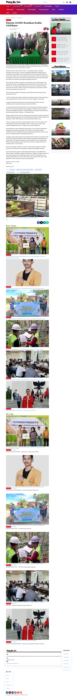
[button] (63, 2)
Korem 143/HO (10, 172)
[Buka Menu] (70, 2)
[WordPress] (15, 692)
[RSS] (21, 692)
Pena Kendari (66, 657)
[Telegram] (44, 222)
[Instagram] (18, 692)
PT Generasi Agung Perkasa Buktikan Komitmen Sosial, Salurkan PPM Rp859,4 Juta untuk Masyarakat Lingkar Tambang (25, 257)
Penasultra (11, 28)
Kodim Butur (38, 169)
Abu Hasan (12, 169)
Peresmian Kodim (25, 172)
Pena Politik (66, 660)
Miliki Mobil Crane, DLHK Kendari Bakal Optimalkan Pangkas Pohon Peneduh (63, 59)
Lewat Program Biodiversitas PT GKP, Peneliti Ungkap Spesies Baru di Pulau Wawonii (24, 349)
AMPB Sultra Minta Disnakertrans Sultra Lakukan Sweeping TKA (63, 45)
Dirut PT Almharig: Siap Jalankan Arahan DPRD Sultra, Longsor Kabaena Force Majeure (25, 379)
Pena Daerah (8, 286)
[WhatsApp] (47, 222)
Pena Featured (66, 667)
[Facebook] (38, 222)
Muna (7, 678)
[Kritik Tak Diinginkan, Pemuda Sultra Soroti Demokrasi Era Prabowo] (27, 394)
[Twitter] (41, 222)
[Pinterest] (12, 692)
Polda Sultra (8, 685)
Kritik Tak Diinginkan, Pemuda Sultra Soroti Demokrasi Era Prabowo (21, 410)
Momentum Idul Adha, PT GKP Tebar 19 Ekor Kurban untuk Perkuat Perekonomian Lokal (25, 318)
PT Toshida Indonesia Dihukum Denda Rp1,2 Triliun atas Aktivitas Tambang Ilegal (62, 38)
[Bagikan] (47, 29)
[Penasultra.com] (13, 2)
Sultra (7, 681)
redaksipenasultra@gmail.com (12, 663)
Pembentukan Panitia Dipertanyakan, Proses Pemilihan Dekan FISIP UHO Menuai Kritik (25, 288)
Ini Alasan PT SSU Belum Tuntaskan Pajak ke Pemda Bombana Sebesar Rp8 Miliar (63, 52)
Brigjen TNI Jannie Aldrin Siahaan (25, 169)
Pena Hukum (66, 663)
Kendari (8, 675)
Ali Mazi (8, 688)
